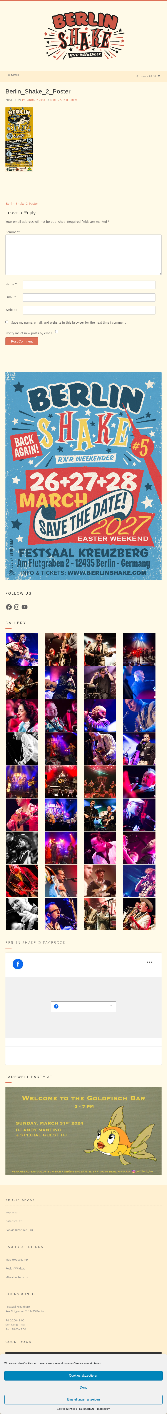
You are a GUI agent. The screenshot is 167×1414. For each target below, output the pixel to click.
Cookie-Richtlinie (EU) (19, 1230)
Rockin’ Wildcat (15, 1268)
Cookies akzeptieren (83, 1375)
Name (11, 284)
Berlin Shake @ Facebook (35, 942)
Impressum (103, 1409)
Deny (83, 1387)
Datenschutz (86, 1409)
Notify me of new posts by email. (29, 333)
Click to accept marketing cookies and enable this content (84, 1009)
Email (10, 297)
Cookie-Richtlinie (67, 1409)
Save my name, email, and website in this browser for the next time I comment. (69, 322)
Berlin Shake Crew (63, 99)
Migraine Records (16, 1277)
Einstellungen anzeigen (83, 1399)
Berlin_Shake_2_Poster (22, 203)
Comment (12, 232)
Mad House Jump (16, 1259)
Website (11, 310)
